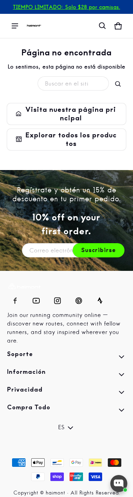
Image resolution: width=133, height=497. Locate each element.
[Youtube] (36, 299)
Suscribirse (98, 250)
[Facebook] (15, 299)
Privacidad (66, 393)
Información (66, 375)
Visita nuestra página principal (66, 114)
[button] (102, 26)
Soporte (66, 358)
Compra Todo (66, 411)
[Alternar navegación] (15, 26)
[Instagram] (57, 299)
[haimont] (34, 25)
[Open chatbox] (118, 483)
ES (61, 428)
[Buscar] (118, 84)
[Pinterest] (79, 299)
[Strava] (100, 299)
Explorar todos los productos (66, 139)
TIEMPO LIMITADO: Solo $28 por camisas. (66, 7)
